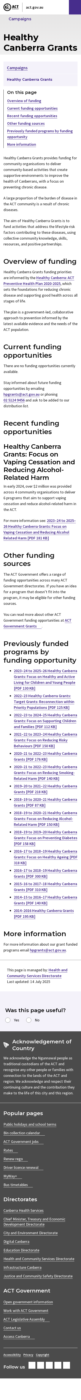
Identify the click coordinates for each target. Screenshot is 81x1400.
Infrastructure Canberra (22, 1267)
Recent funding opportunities (32, 115)
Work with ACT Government (25, 1310)
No (37, 1020)
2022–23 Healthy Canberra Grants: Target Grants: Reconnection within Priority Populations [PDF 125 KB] (44, 701)
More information (21, 144)
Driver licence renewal (20, 1167)
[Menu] (75, 7)
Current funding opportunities (32, 108)
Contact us (12, 1327)
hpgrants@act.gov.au (21, 394)
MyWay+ (10, 1176)
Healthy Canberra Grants (29, 79)
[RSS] (66, 1365)
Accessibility (12, 1355)
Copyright (42, 1355)
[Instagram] (40, 1365)
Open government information (28, 1301)
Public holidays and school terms (29, 1124)
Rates (8, 1150)
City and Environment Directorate (30, 1232)
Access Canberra (16, 1336)
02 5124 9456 (14, 400)
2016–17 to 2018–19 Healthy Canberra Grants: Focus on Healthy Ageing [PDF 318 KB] (46, 857)
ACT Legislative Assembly (24, 1319)
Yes (16, 1020)
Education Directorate (21, 1250)
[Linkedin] (57, 1365)
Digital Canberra (16, 1241)
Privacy (28, 1355)
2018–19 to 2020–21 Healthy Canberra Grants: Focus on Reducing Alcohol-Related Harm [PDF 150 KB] (45, 818)
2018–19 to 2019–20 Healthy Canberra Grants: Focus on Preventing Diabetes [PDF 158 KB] (45, 838)
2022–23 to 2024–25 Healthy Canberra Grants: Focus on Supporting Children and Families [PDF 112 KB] (45, 721)
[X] (49, 1365)
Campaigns (20, 19)
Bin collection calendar (21, 1132)
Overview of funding (24, 100)
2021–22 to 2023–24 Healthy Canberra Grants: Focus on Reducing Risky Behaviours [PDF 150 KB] (45, 740)
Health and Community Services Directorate (38, 1258)
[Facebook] (32, 1365)
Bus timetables (15, 1184)
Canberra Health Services (23, 1210)
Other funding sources (26, 123)
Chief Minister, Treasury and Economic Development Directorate (34, 1222)
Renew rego (13, 1158)
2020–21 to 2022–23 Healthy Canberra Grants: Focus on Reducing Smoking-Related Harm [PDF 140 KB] (45, 772)
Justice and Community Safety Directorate (38, 1276)
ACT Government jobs (21, 1141)
